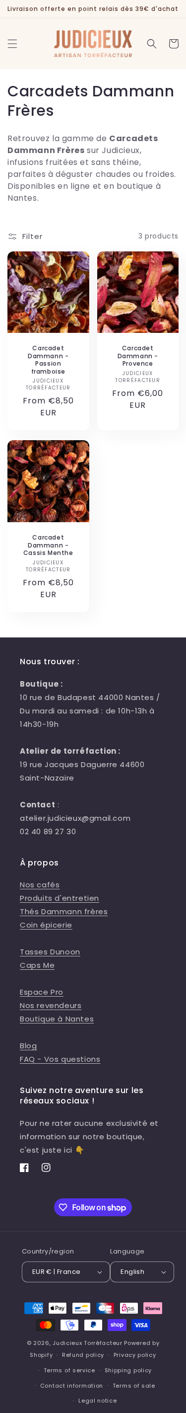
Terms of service (69, 1370)
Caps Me (37, 965)
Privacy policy (135, 1355)
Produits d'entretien (59, 898)
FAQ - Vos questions (60, 1059)
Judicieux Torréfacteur (87, 1343)
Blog (28, 1045)
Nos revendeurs (50, 1005)
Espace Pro (41, 992)
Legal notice (97, 1401)
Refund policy (83, 1355)
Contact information (71, 1386)
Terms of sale (134, 1386)
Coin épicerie (46, 925)
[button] (12, 44)
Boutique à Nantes (57, 1019)
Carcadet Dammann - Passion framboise (48, 359)
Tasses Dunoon (50, 951)
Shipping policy (128, 1370)
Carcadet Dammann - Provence (138, 356)
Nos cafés (40, 884)
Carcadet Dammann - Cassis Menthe (48, 545)
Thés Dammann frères (64, 911)
